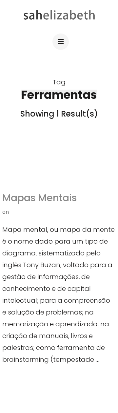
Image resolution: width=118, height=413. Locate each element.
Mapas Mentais (39, 198)
